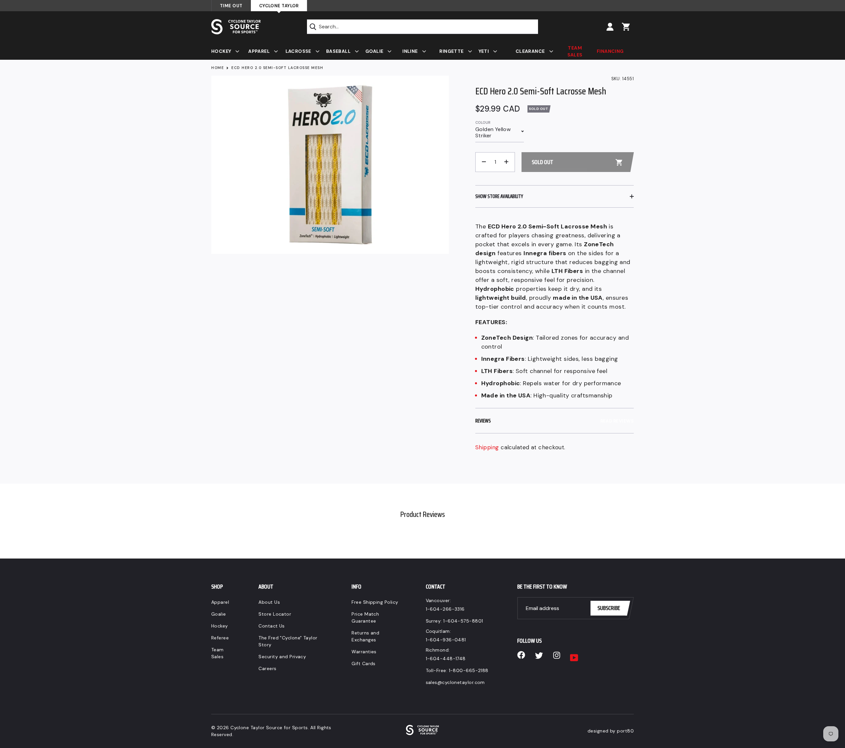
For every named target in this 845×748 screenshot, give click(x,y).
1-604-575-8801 (463, 621)
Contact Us (271, 626)
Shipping (487, 447)
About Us (269, 602)
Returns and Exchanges (365, 636)
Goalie (218, 614)
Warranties (364, 652)
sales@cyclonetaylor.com (455, 682)
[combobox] (422, 26)
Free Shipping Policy (375, 602)
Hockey (219, 626)
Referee (220, 638)
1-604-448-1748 (446, 659)
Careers (267, 668)
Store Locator (274, 614)
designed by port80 (611, 731)
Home (217, 67)
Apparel (220, 602)
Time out (231, 6)
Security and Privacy (282, 657)
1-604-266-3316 (445, 609)
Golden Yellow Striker (493, 132)
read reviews (617, 421)
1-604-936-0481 (446, 640)
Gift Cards (364, 663)
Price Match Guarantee (365, 617)
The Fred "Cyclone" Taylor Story (287, 641)
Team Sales (217, 653)
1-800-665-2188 (469, 670)
